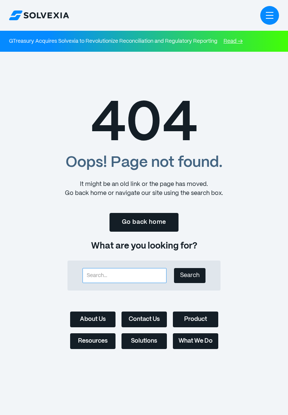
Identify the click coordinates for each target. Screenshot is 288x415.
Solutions (144, 341)
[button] (269, 15)
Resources (93, 341)
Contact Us (144, 319)
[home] (39, 15)
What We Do (195, 341)
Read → (233, 41)
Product (195, 319)
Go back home (144, 222)
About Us (93, 319)
